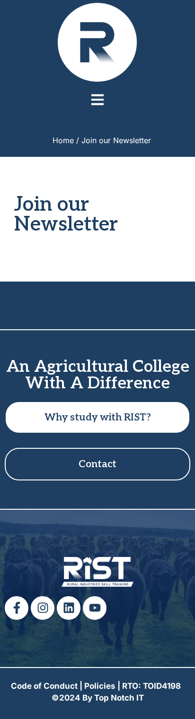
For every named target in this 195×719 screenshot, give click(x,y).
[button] (97, 100)
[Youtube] (94, 608)
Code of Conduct (44, 686)
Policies (99, 686)
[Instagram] (42, 608)
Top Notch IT (119, 697)
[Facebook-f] (16, 608)
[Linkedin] (68, 608)
